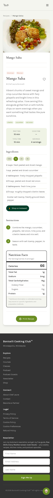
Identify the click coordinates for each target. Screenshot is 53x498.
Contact (6, 399)
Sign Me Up (26, 477)
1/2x (9, 159)
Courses (7, 362)
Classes (6, 366)
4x (28, 159)
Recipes (6, 16)
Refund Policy (9, 430)
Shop (5, 382)
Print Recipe (28, 319)
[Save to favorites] (44, 79)
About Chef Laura (11, 394)
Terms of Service (10, 418)
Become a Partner (11, 403)
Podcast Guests (10, 374)
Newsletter (8, 378)
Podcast (7, 370)
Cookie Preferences (12, 426)
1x (15, 159)
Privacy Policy (9, 414)
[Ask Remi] (46, 491)
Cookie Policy (9, 422)
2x (22, 159)
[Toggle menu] (47, 5)
